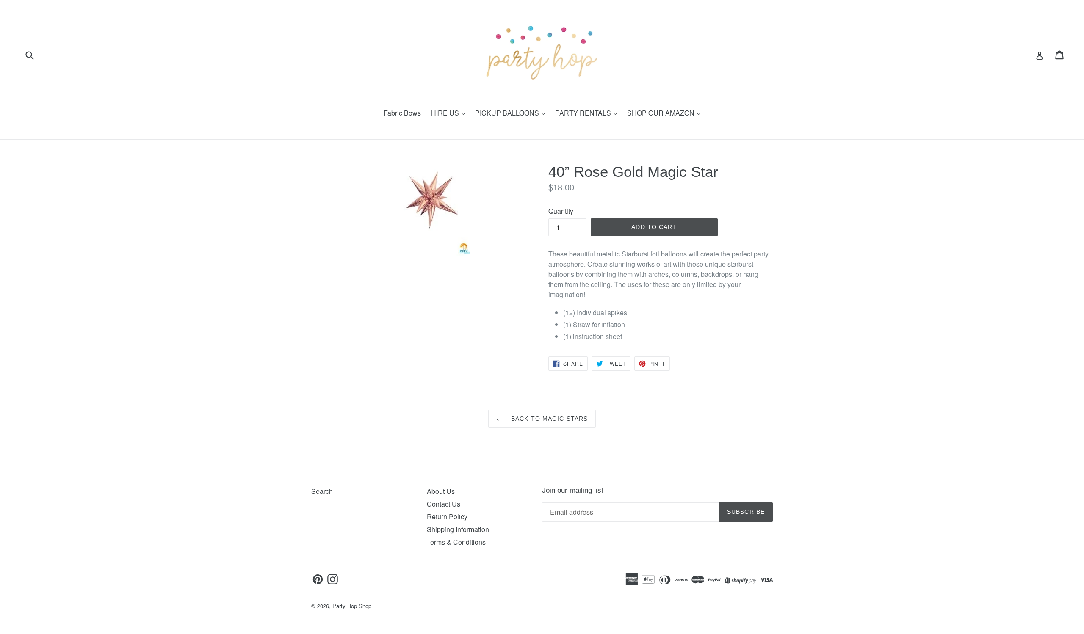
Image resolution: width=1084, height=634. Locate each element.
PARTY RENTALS (584, 113)
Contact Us (443, 504)
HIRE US (446, 113)
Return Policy (447, 516)
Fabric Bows (402, 113)
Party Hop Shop (351, 606)
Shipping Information (458, 529)
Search (322, 491)
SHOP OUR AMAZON (661, 113)
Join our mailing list (572, 490)
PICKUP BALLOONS (508, 113)
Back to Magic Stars (548, 418)
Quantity (560, 211)
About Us (441, 491)
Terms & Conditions (456, 542)
